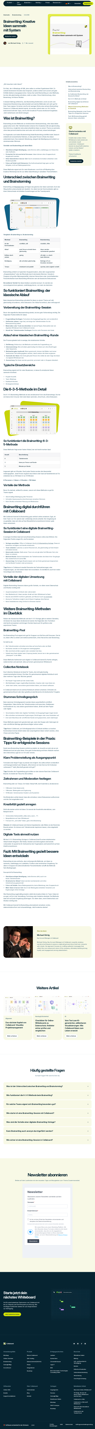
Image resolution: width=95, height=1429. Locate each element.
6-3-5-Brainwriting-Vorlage (44, 543)
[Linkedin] (77, 1343)
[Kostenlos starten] (76, 161)
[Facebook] (81, 1343)
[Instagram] (85, 1343)
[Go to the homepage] (8, 1343)
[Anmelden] (77, 3)
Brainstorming (19, 187)
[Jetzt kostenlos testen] (12, 1314)
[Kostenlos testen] (10, 36)
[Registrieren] (88, 3)
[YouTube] (74, 1343)
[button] (10, 2)
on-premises (48, 597)
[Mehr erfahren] (17, 1018)
